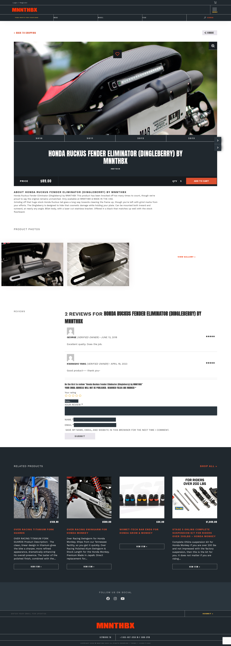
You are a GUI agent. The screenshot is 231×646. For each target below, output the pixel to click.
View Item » (36, 566)
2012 (140, 138)
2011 (90, 138)
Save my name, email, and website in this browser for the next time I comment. (117, 430)
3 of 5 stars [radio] (73, 395)
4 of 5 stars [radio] (76, 395)
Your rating (70, 392)
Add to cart (201, 181)
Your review (74, 404)
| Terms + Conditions (140, 643)
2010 (39, 138)
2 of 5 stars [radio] (69, 395)
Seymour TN (105, 637)
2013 (191, 138)
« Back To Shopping (25, 32)
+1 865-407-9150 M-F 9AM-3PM (135, 637)
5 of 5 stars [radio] (80, 395)
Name (69, 419)
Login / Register (20, 3)
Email (69, 425)
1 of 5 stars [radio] (66, 395)
